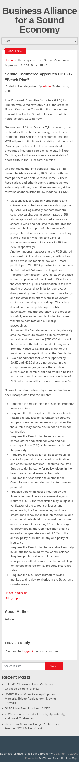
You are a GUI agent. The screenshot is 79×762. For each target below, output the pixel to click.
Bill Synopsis (13, 598)
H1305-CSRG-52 (16, 593)
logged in (28, 651)
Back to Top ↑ (70, 758)
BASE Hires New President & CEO (27, 708)
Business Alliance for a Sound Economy (39, 20)
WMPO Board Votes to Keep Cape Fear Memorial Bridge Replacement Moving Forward (31, 698)
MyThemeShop (49, 758)
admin (47, 86)
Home (9, 60)
